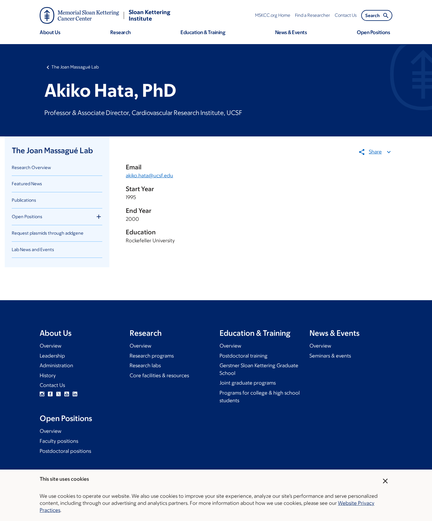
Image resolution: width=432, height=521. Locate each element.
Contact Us (52, 385)
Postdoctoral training (243, 356)
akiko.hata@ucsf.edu (149, 175)
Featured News (27, 183)
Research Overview (31, 167)
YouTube (66, 394)
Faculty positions (59, 441)
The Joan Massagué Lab (75, 66)
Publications (24, 200)
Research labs (145, 365)
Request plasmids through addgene (47, 233)
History (48, 375)
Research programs (152, 356)
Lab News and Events (33, 249)
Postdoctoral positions (65, 451)
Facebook (50, 394)
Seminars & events (330, 356)
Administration (56, 365)
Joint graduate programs (248, 383)
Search (372, 15)
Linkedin (75, 394)
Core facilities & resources (159, 375)
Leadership (52, 356)
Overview (50, 346)
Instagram (42, 394)
